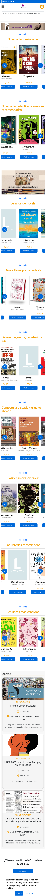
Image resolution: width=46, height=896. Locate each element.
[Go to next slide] (40, 65)
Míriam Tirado (6, 651)
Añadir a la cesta (28, 87)
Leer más (29, 893)
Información (7, 1)
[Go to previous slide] (4, 65)
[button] (2, 26)
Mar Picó (29, 651)
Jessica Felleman (28, 243)
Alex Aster (39, 310)
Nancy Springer (28, 149)
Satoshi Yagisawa (22, 450)
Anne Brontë (6, 517)
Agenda (6, 674)
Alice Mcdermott (6, 79)
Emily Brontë (28, 517)
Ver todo (23, 34)
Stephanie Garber (17, 310)
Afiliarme (23, 871)
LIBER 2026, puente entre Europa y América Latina (23, 763)
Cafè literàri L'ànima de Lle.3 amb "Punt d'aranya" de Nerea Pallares (23, 820)
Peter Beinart (28, 380)
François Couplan (17, 584)
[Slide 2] (24, 27)
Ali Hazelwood (6, 243)
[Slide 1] (21, 27)
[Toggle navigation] (3, 6)
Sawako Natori (6, 450)
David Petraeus (12, 380)
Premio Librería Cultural (23, 705)
